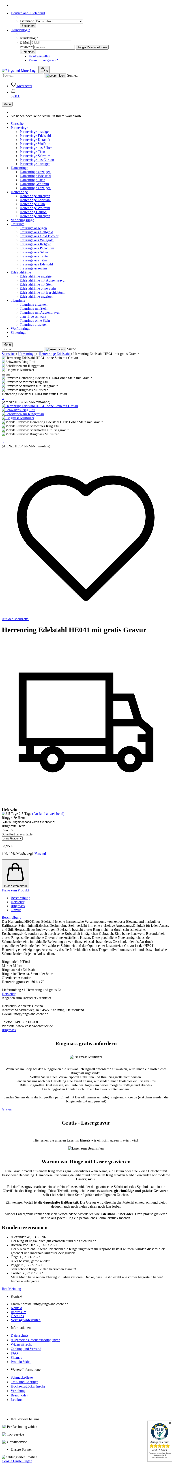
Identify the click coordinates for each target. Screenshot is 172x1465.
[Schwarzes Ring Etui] (18, 410)
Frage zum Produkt (15, 890)
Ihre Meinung (11, 1289)
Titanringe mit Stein (33, 308)
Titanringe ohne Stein (35, 320)
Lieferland (27, 21)
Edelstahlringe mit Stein (36, 284)
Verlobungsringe (22, 220)
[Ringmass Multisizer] (18, 418)
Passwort (26, 47)
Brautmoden (19, 1395)
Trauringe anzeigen (33, 228)
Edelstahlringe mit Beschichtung (42, 292)
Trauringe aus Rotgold (35, 244)
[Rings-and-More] (20, 71)
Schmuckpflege (22, 1377)
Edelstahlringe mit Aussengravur (43, 280)
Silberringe (18, 332)
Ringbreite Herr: (13, 826)
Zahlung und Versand (26, 1349)
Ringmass (18, 906)
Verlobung (18, 1391)
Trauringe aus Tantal (34, 256)
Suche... (73, 75)
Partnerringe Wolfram (35, 144)
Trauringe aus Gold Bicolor (39, 236)
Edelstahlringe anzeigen (36, 276)
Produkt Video (21, 1362)
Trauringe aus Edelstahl (36, 264)
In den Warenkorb (15, 886)
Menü (7, 104)
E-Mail (25, 42)
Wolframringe (20, 328)
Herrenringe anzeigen (35, 196)
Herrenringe (19, 192)
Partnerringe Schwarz (35, 156)
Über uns (17, 1316)
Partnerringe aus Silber (36, 148)
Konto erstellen (39, 56)
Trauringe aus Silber (34, 252)
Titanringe (18, 300)
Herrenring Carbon (33, 212)
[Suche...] (55, 75)
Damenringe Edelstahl (35, 176)
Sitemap (16, 1357)
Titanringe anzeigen (33, 304)
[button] (15, 94)
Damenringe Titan (32, 180)
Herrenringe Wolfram (35, 208)
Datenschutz (19, 1335)
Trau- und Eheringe (24, 1382)
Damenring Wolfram (34, 184)
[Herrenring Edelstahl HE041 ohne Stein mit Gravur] (40, 406)
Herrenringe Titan (32, 204)
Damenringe (19, 168)
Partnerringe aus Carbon (37, 160)
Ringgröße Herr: (13, 818)
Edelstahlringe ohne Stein (38, 288)
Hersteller (17, 902)
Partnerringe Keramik (35, 140)
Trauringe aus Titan (33, 260)
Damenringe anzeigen (35, 172)
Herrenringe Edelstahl (35, 200)
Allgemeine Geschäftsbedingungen (35, 1340)
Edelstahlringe (21, 272)
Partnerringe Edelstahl (35, 136)
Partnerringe (19, 127)
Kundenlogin (20, 30)
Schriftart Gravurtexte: (17, 834)
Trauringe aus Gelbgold (36, 232)
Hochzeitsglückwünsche (28, 1386)
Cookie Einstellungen (17, 1461)
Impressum (18, 1312)
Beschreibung (20, 898)
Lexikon (17, 1400)
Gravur (16, 910)
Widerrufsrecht (21, 1344)
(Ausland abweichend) (48, 814)
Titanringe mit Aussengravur (40, 312)
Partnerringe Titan (32, 152)
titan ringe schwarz (33, 316)
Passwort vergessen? (43, 60)
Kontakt (16, 1308)
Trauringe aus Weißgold (37, 240)
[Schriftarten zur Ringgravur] (23, 414)
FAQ (14, 1353)
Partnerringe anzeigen (35, 132)
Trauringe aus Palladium (37, 248)
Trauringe (17, 224)
